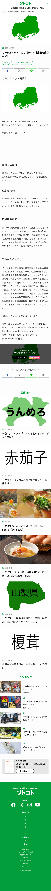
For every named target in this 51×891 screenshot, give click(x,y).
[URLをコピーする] (43, 70)
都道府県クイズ (26, 63)
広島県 (6, 63)
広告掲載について (25, 855)
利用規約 (25, 858)
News (25, 844)
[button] (7, 70)
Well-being (25, 837)
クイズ (15, 63)
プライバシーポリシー (25, 861)
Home (3, 11)
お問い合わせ (25, 849)
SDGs (25, 840)
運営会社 (25, 863)
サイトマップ (25, 866)
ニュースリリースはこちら (25, 852)
